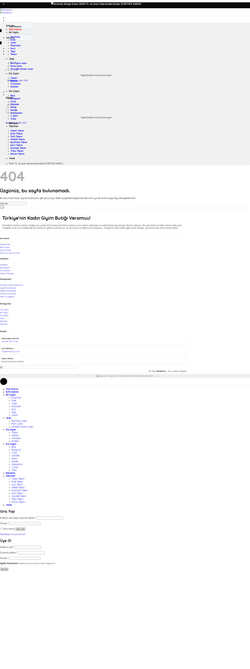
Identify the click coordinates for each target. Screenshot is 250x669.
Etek (12, 39)
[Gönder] (2, 206)
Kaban (14, 80)
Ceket (13, 77)
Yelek (12, 158)
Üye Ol (4, 569)
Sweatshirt (16, 113)
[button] (7, 17)
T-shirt (14, 115)
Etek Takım (16, 133)
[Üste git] (3, 381)
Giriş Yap (20, 529)
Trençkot (15, 83)
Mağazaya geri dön (17, 80)
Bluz (12, 95)
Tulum (13, 54)
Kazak (15, 461)
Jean (13, 42)
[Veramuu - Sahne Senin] (6, 11)
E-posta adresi (8, 552)
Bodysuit (15, 98)
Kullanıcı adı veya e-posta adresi (18, 517)
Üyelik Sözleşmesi (9, 563)
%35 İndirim (15, 29)
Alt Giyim (14, 32)
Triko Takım (16, 150)
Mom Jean (17, 423)
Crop (13, 101)
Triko (13, 118)
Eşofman (15, 36)
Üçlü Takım (16, 136)
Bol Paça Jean (18, 63)
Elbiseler (13, 123)
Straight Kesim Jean (21, 68)
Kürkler (14, 86)
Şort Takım (16, 145)
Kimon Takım (17, 153)
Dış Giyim (14, 73)
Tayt (12, 51)
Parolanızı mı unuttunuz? (13, 534)
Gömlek (16, 455)
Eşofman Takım (18, 142)
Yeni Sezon (15, 26)
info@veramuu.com (11, 351)
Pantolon (15, 45)
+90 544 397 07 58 (10, 341)
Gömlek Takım (18, 148)
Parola (4, 523)
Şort (12, 48)
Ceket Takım (17, 130)
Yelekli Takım (17, 139)
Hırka (14, 458)
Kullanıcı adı (7, 547)
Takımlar (13, 126)
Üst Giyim (14, 91)
